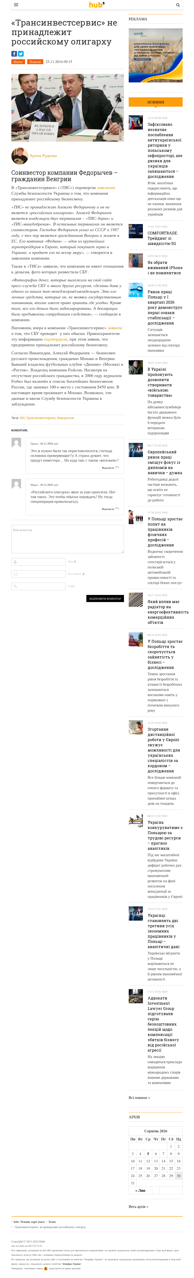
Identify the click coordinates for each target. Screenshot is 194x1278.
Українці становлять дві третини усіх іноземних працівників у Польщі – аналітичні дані (164, 931)
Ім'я (70, 561)
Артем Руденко (43, 155)
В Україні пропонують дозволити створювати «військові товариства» (160, 382)
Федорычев (65, 418)
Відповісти (108, 467)
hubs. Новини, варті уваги (97, 4)
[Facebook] (14, 54)
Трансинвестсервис (41, 418)
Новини (35, 61)
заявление (106, 187)
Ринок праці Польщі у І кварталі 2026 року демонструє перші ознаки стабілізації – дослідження (165, 307)
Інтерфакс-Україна (71, 1263)
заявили (115, 327)
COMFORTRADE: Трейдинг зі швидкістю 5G (163, 238)
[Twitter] (21, 54)
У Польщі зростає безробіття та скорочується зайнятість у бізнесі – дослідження (165, 654)
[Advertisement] (97, 412)
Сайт (71, 586)
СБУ (22, 418)
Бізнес (18, 61)
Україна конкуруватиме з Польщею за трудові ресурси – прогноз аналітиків (165, 835)
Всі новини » (139, 1097)
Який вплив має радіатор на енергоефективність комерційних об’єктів (168, 612)
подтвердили (55, 339)
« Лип (140, 1190)
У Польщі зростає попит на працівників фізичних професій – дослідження (165, 531)
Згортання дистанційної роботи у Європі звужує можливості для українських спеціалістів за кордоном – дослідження (164, 750)
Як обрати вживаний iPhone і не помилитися (165, 267)
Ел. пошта (74, 574)
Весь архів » (138, 1206)
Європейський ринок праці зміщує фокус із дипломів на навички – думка (165, 462)
